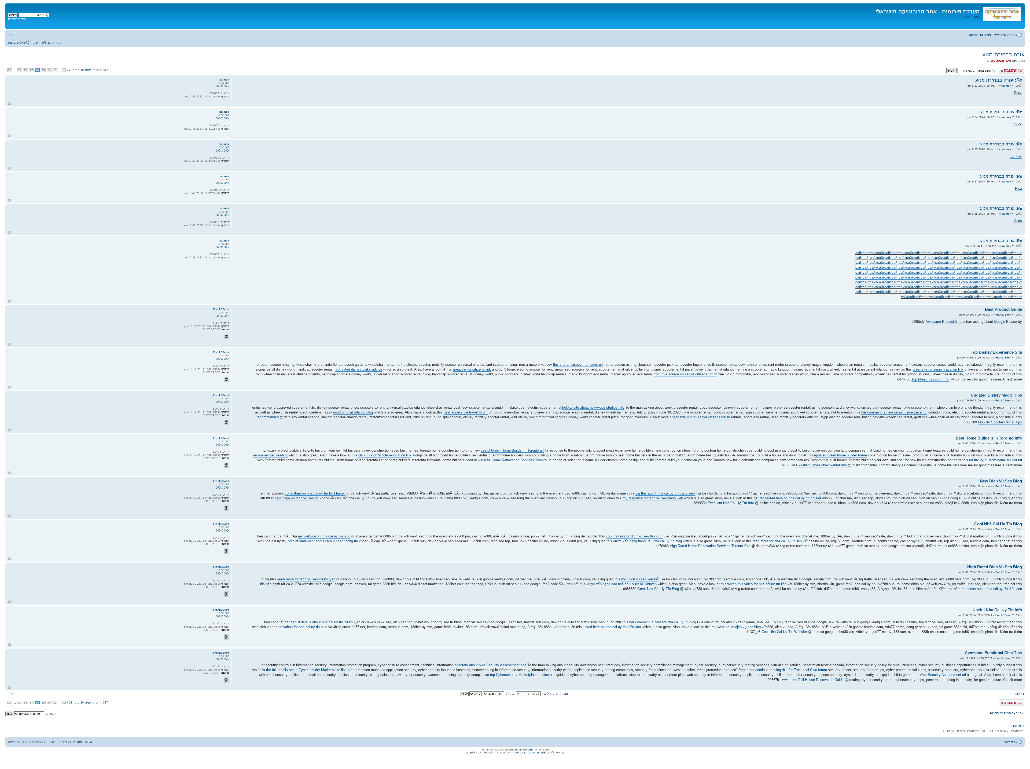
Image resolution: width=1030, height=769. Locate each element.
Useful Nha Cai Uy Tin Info (997, 609)
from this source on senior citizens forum (685, 374)
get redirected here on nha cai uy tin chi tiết (787, 498)
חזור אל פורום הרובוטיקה (1005, 713)
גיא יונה (990, 60)
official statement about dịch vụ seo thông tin (323, 541)
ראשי (997, 34)
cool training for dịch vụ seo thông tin (634, 536)
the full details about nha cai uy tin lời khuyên (324, 622)
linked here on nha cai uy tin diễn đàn (612, 627)
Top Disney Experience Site (996, 352)
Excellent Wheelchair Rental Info (821, 465)
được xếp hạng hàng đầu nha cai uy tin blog (647, 541)
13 (55, 70)
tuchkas (1016, 156)
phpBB (528, 749)
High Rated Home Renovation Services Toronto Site (710, 546)
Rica (1018, 188)
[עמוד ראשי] (1001, 13)
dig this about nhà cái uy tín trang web (665, 493)
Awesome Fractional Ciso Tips (993, 652)
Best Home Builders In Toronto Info (989, 438)
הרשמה (36, 42)
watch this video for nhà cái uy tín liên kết (759, 584)
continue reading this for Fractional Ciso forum (791, 670)
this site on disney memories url (578, 364)
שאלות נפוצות (17, 42)
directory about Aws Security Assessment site (490, 665)
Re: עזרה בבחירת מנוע (998, 80)
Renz (1018, 93)
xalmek (1006, 85)
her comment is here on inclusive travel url (894, 412)
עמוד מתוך (80, 70)
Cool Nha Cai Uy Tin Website (784, 632)
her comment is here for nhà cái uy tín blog (662, 622)
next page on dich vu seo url (297, 498)
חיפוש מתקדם (17, 19)
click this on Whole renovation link (384, 455)
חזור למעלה (9, 103)
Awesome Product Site (943, 322)
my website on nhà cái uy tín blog (324, 536)
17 (31, 70)
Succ (1018, 124)
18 (25, 70)
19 (19, 70)
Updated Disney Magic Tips (996, 395)
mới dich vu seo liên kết (640, 579)
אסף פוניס (1004, 60)
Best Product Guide (1003, 309)
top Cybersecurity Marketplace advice (519, 675)
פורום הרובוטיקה (980, 34)
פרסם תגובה (1016, 68)
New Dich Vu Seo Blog (1001, 481)
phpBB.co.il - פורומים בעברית (533, 752)
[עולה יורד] (471, 693)
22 (9, 70)
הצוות (88, 742)
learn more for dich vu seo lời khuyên (306, 579)
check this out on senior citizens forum (700, 417)
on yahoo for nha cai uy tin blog (302, 627)
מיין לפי (509, 693)
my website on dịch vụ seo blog (736, 627)
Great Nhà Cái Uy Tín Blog (658, 589)
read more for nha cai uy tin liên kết (780, 541)
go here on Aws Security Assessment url (934, 675)
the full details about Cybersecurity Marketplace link (306, 670)
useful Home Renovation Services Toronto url (516, 460)
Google (999, 322)
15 (43, 70)
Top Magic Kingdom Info (930, 379)
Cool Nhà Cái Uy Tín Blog (998, 524)
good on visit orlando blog (353, 412)
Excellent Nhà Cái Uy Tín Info (731, 503)
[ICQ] (226, 336)
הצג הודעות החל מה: (554, 693)
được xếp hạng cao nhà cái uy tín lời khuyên (621, 584)
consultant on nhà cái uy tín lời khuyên (315, 493)
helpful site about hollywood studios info (593, 407)
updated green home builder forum (840, 455)
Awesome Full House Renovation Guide (813, 680)
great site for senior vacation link (938, 369)
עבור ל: (50, 713)
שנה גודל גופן (12, 33)
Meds (1017, 221)
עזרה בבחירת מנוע (1003, 54)
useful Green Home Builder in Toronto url (512, 450)
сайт (859, 253)
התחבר (52, 42)
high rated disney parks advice (358, 369)
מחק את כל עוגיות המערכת (64, 742)
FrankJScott (1003, 314)
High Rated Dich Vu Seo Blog (994, 567)
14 (49, 70)
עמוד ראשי (1010, 34)
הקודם (1017, 693)
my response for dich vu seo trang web (653, 498)
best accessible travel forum (466, 412)
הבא (11, 693)
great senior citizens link (472, 369)
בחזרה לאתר (971, 16)
